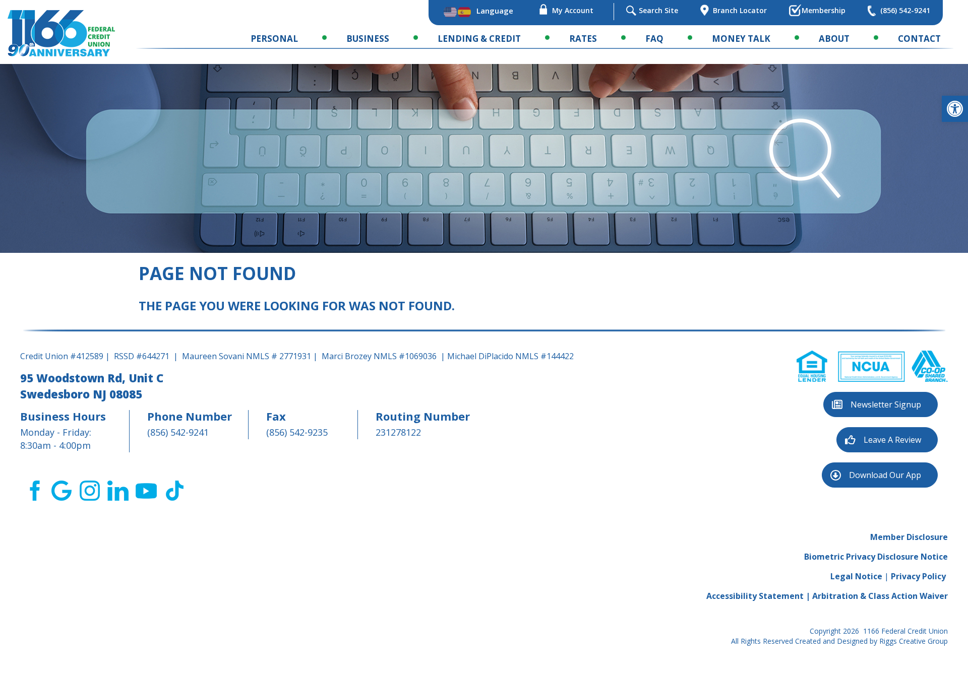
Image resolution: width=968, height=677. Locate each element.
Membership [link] (823, 10)
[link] (955, 109)
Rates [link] (583, 38)
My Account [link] (572, 10)
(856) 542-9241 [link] (905, 10)
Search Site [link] (658, 10)
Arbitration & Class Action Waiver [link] (880, 595)
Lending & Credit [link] (479, 38)
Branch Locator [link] (740, 10)
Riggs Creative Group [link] (913, 641)
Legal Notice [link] (856, 576)
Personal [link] (274, 38)
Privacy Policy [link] (918, 576)
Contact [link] (919, 38)
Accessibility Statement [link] (755, 595)
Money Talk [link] (741, 38)
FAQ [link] (654, 38)
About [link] (834, 38)
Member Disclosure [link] (909, 537)
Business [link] (367, 38)
